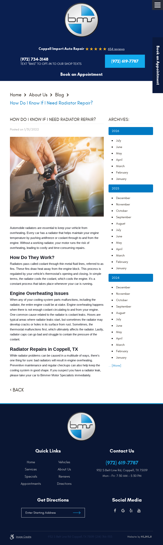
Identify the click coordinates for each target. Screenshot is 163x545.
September (123, 217)
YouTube (139, 510)
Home (15, 95)
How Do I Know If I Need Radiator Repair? (51, 103)
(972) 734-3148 (34, 59)
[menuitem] (32, 462)
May (119, 153)
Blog (59, 95)
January (121, 179)
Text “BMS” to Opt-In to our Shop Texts (51, 63)
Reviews (64, 477)
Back (18, 390)
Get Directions (53, 500)
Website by (139, 537)
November (123, 204)
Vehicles (64, 462)
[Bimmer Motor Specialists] (82, 20)
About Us (38, 95)
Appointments (31, 484)
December (123, 198)
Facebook (115, 510)
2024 (115, 278)
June (119, 147)
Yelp (131, 510)
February (122, 172)
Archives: (119, 119)
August (120, 223)
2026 (115, 131)
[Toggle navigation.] (157, 5)
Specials (31, 477)
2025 (115, 188)
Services (31, 469)
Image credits (23, 536)
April (119, 160)
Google (123, 510)
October (122, 211)
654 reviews (116, 49)
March (120, 166)
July (118, 140)
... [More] (115, 365)
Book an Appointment (81, 74)
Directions (64, 484)
